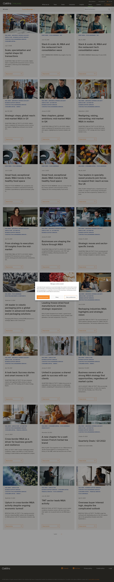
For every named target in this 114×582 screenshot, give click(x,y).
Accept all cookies (43, 297)
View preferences (71, 297)
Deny (57, 297)
